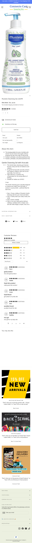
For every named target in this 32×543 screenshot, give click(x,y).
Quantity (5, 110)
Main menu (5, 490)
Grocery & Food (16, 484)
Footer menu (5, 495)
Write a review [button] (16, 242)
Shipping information (9, 211)
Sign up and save (7, 504)
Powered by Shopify (16, 541)
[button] (6, 109)
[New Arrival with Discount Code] (16, 384)
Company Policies (7, 499)
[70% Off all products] (16, 422)
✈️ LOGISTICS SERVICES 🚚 (9, 519)
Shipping (10, 105)
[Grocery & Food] (16, 460)
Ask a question (7, 216)
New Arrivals (16, 408)
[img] (13, 267)
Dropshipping (6, 523)
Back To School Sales (16, 441)
